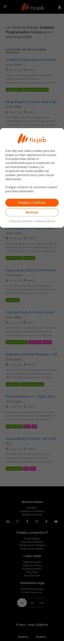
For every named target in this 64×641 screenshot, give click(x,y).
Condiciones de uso (44, 220)
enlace (33, 175)
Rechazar (32, 212)
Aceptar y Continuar (32, 202)
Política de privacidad (20, 220)
